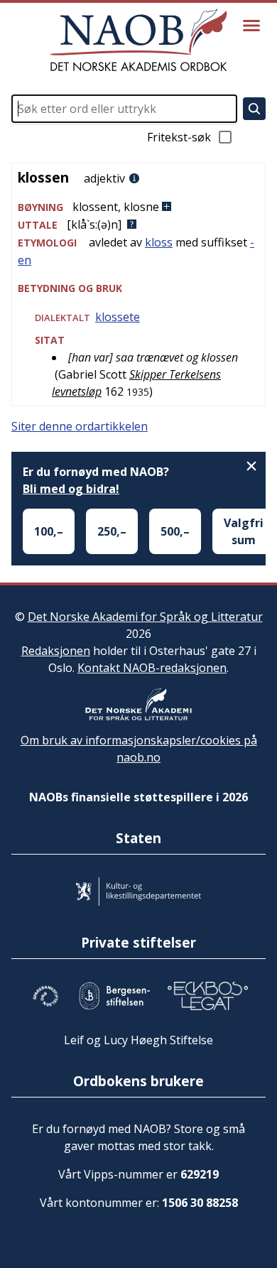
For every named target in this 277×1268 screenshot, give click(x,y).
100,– (48, 531)
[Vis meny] (251, 25)
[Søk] (254, 108)
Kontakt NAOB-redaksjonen (152, 668)
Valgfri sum (244, 531)
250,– (111, 531)
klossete (117, 317)
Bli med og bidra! (71, 489)
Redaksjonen (55, 651)
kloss (159, 242)
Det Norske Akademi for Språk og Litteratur (145, 616)
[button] (138, 207)
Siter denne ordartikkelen (79, 426)
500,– (175, 531)
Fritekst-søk (179, 137)
